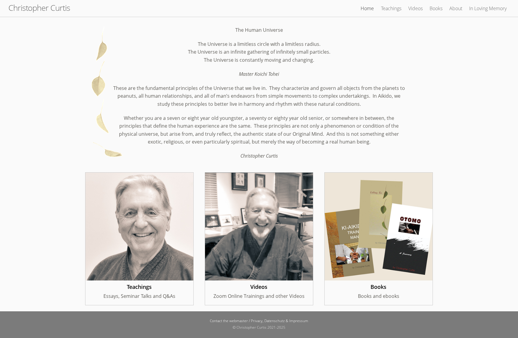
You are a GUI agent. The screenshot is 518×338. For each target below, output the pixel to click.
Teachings (391, 8)
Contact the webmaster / (230, 320)
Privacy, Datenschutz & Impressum (279, 320)
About (455, 8)
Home (367, 8)
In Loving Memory (488, 8)
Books (436, 8)
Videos (415, 8)
